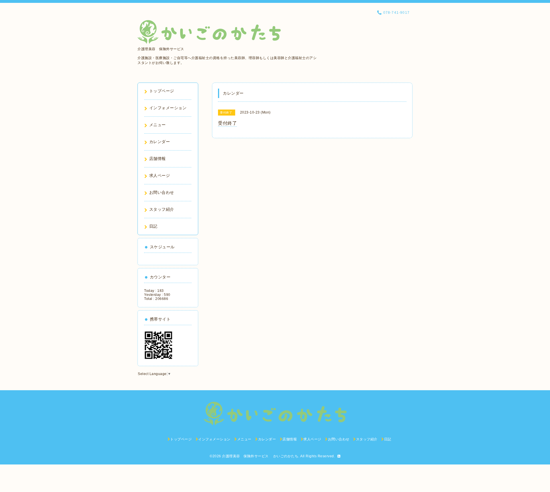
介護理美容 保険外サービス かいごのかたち (260, 456)
